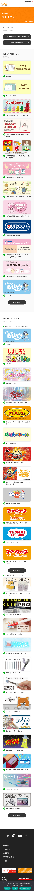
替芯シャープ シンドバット (14, 673)
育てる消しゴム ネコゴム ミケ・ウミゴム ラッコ (18, 594)
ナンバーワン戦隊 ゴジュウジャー (16, 463)
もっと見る (16, 302)
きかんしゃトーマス (12, 542)
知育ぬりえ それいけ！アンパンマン (16, 523)
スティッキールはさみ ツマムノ (15, 692)
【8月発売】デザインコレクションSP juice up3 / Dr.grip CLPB (17, 256)
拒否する (14, 888)
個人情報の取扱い (25, 888)
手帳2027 (9, 76)
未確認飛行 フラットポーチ (14, 750)
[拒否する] (32, 886)
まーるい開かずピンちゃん (14, 503)
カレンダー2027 (11, 96)
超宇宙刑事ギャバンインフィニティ (16, 402)
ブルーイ (8, 295)
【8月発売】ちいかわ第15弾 (14, 177)
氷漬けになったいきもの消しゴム (16, 653)
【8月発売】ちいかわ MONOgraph (16, 276)
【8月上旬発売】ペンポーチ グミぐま (17, 115)
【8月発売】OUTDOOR (13, 235)
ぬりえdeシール (11, 443)
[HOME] (26, 21)
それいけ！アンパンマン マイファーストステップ (18, 563)
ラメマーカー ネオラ (12, 789)
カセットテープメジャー (13, 808)
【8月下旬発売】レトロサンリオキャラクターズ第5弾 (18, 157)
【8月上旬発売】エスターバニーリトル (17, 216)
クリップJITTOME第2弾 (13, 711)
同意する (7, 888)
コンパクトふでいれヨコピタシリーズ (17, 770)
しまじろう (9, 364)
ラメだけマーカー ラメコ (14, 731)
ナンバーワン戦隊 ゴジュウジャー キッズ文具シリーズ (18, 483)
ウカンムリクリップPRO (13, 614)
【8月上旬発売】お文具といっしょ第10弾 (18, 197)
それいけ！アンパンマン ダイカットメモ (18, 423)
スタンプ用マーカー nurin (14, 634)
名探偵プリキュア (11, 383)
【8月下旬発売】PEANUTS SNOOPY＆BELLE (17, 135)
